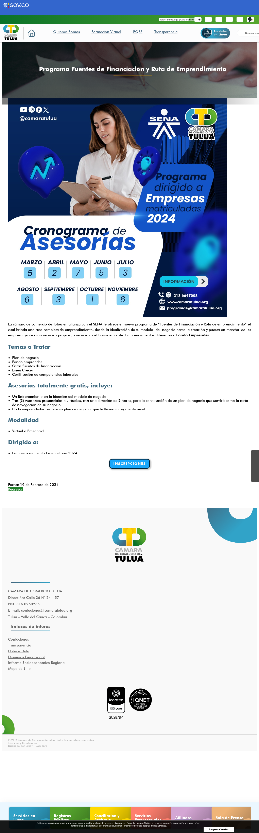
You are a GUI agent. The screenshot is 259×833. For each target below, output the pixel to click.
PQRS (137, 32)
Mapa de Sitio (19, 668)
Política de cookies (153, 823)
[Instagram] (255, 478)
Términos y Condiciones (22, 742)
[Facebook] (255, 454)
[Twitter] (255, 462)
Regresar (15, 489)
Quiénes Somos (66, 32)
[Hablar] (250, 19)
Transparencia (165, 32)
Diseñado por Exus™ (20, 745)
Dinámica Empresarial (26, 657)
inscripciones (129, 464)
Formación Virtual (106, 32)
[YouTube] (255, 470)
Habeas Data (18, 651)
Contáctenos (18, 639)
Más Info (41, 745)
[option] (28, 818)
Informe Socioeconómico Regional (37, 662)
